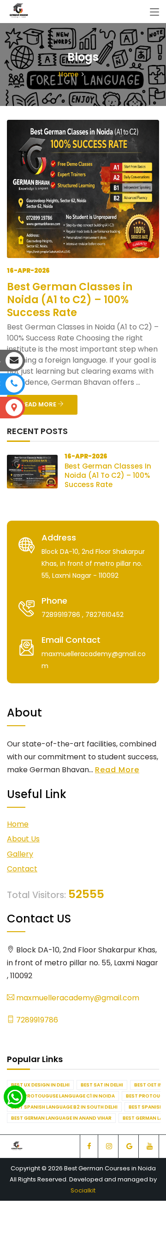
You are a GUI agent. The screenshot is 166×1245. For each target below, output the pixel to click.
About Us (23, 839)
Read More (117, 769)
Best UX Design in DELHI (40, 1084)
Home (68, 74)
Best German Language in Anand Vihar (61, 1118)
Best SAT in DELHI (102, 1084)
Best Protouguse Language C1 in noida (63, 1095)
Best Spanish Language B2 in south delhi (64, 1107)
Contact (22, 868)
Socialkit (83, 1190)
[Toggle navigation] (154, 12)
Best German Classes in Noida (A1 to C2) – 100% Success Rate (69, 300)
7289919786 (36, 1020)
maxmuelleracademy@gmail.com (76, 997)
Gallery (20, 854)
